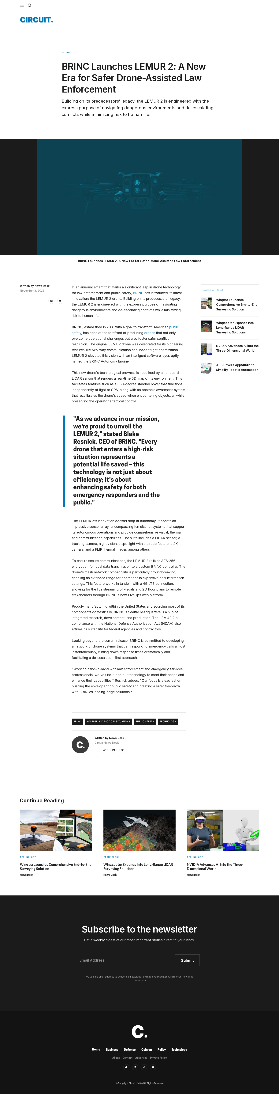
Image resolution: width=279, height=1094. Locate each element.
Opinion (146, 1049)
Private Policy (158, 1058)
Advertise (141, 1058)
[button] (22, 5)
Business (112, 1049)
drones (149, 333)
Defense (130, 1049)
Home (96, 1049)
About (116, 1058)
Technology (179, 1049)
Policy (162, 1049)
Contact (127, 1058)
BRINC (138, 293)
